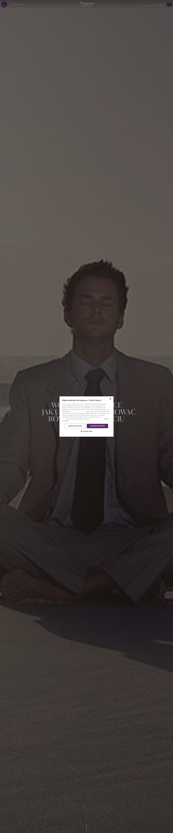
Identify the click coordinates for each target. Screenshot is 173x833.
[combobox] (110, 399)
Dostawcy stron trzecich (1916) (78, 411)
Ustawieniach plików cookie (96, 419)
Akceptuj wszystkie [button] (97, 426)
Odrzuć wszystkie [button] (75, 426)
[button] (86, 431)
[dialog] (86, 416)
